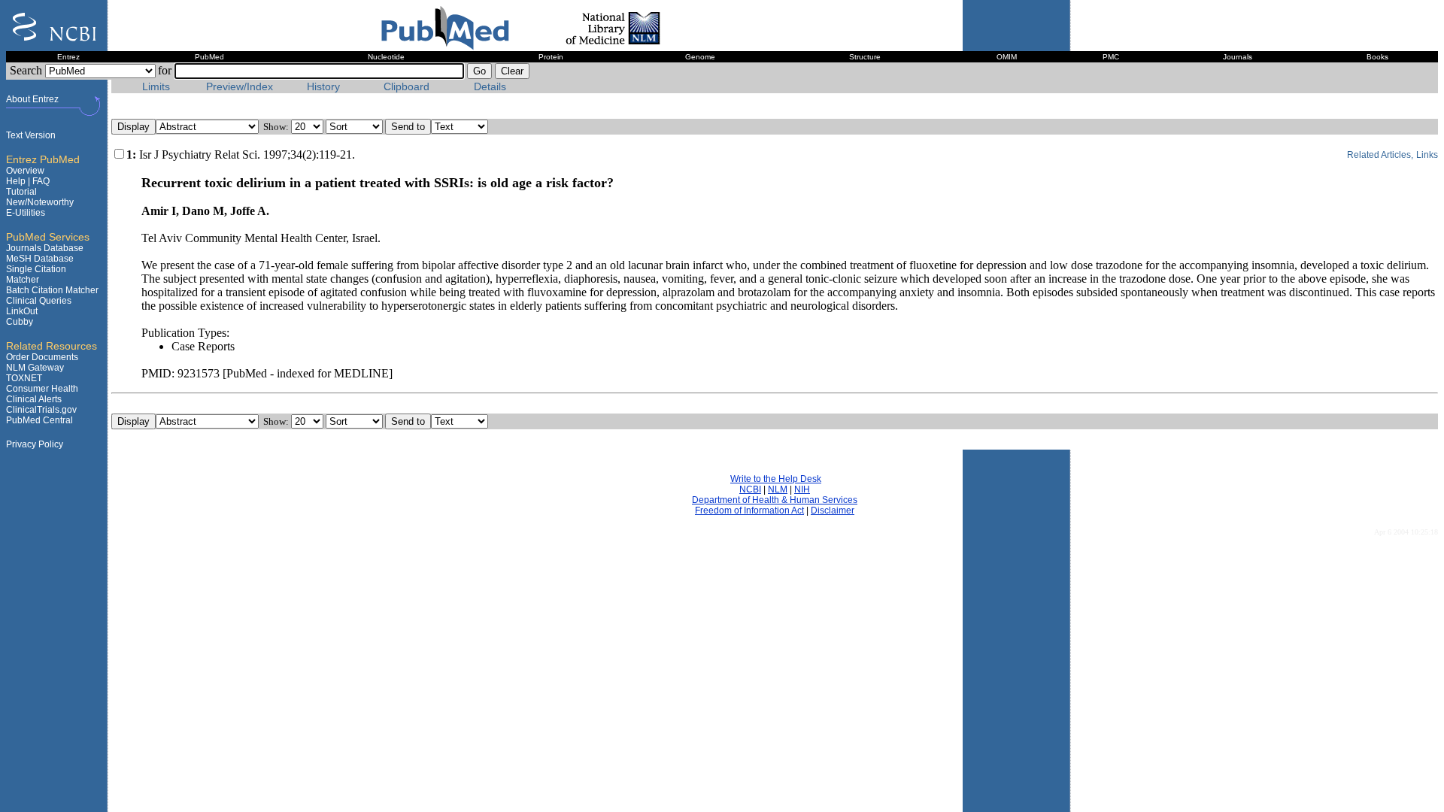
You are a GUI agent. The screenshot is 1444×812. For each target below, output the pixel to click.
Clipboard (406, 86)
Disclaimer (832, 510)
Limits (156, 86)
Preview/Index (239, 86)
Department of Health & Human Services (774, 500)
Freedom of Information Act (749, 510)
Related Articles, (1380, 155)
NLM (777, 489)
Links (1427, 155)
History (323, 86)
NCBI (750, 489)
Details (490, 86)
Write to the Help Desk (775, 479)
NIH (802, 489)
